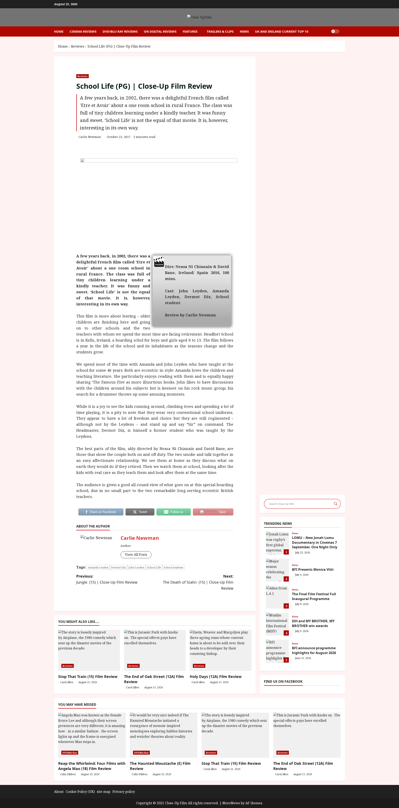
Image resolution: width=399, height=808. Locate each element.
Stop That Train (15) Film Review (87, 676)
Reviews (82, 76)
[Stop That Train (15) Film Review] (235, 735)
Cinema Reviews (83, 31)
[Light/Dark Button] (335, 31)
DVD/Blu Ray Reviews (120, 31)
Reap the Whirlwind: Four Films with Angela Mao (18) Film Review (92, 766)
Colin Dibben (68, 774)
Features (190, 31)
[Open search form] (343, 31)
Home (58, 31)
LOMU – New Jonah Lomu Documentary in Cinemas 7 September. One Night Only (277, 543)
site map (103, 791)
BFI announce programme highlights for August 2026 (277, 651)
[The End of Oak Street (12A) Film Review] (307, 735)
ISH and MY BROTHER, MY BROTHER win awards (277, 624)
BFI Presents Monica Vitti (277, 570)
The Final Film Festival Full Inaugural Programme (277, 597)
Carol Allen (66, 682)
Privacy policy (123, 791)
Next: (198, 582)
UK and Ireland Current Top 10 (281, 31)
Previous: (106, 579)
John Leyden (136, 567)
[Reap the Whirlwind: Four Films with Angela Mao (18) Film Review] (92, 735)
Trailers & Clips (220, 31)
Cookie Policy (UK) (80, 791)
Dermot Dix (118, 567)
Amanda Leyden (98, 567)
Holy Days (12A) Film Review (215, 676)
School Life (154, 567)
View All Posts (136, 554)
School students (173, 567)
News (244, 31)
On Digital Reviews (160, 31)
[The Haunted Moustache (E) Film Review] (163, 735)
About (59, 791)
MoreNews (231, 803)
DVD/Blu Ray (70, 752)
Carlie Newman (90, 137)
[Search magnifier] (336, 504)
